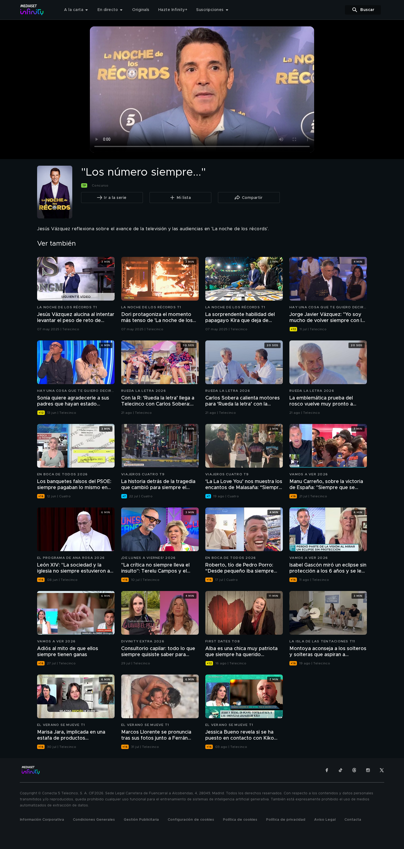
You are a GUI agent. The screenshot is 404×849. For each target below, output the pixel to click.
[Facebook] (326, 770)
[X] (381, 770)
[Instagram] (368, 770)
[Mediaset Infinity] (32, 9)
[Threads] (354, 770)
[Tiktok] (340, 770)
